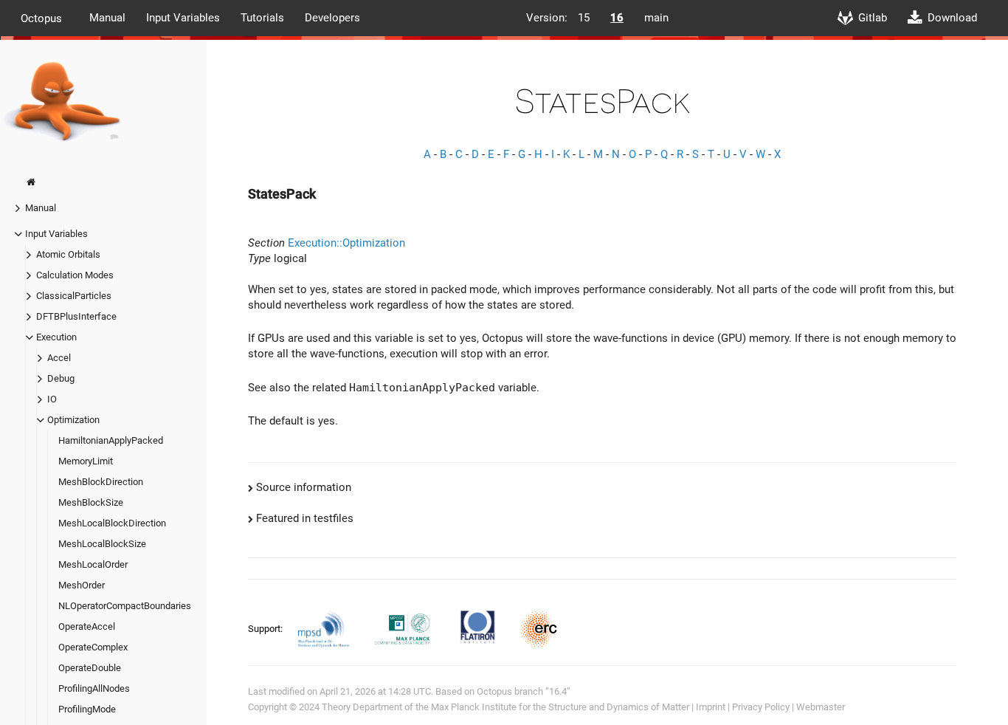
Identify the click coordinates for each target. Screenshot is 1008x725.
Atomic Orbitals (68, 254)
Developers (332, 17)
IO (52, 399)
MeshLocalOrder (93, 564)
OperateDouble (89, 667)
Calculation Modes (75, 275)
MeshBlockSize (90, 502)
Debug (61, 378)
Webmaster (820, 706)
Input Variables (183, 17)
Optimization (73, 419)
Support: (266, 628)
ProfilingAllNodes (94, 688)
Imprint (710, 706)
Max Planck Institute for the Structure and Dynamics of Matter (560, 706)
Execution (56, 337)
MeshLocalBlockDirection (112, 523)
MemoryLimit (85, 461)
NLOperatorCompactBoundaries (124, 605)
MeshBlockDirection (100, 481)
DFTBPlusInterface (76, 316)
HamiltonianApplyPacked (110, 440)
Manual (107, 17)
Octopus (41, 17)
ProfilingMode (87, 709)
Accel (59, 357)
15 (584, 17)
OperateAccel (86, 626)
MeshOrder (81, 585)
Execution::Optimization (346, 243)
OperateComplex (93, 647)
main (656, 17)
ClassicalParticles (73, 295)
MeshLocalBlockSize (102, 543)
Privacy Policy (761, 706)
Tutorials (262, 17)
